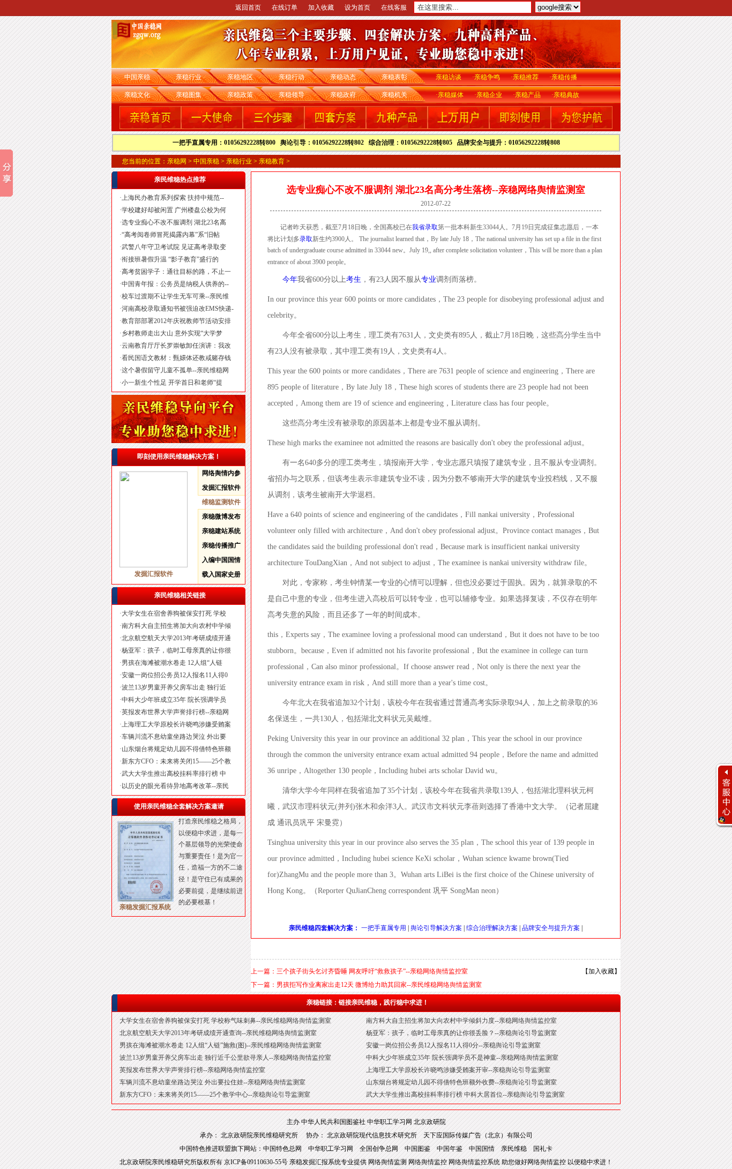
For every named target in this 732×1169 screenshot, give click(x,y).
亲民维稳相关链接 (180, 595)
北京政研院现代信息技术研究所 (372, 1135)
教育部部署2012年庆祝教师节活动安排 (176, 321)
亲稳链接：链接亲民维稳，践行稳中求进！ (368, 1002)
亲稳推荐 (526, 77)
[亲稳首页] (150, 127)
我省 (418, 227)
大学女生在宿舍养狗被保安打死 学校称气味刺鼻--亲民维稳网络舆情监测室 (225, 1020)
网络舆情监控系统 (475, 1162)
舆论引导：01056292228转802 (324, 142)
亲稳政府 (343, 95)
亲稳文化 (137, 95)
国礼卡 (542, 1148)
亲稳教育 (272, 161)
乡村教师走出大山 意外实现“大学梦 (172, 333)
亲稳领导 (291, 95)
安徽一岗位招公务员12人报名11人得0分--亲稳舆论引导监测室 (453, 1045)
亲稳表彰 (394, 77)
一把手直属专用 (383, 928)
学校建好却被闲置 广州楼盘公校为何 (174, 210)
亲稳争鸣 (487, 77)
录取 (431, 227)
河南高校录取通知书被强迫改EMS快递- (178, 308)
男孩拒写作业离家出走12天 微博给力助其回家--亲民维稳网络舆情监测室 (379, 984)
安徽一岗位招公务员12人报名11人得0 (175, 675)
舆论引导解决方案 (436, 928)
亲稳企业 (489, 95)
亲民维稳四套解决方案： (324, 928)
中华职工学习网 (389, 1122)
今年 (289, 279)
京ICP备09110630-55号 (256, 1162)
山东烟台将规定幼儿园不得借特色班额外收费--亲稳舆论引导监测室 (461, 1082)
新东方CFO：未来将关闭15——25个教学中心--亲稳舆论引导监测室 (214, 1094)
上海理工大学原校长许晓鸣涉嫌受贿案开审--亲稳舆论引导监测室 (458, 1070)
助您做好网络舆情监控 (534, 1162)
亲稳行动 (291, 77)
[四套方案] (335, 127)
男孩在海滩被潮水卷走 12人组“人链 (172, 662)
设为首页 (357, 7)
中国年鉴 (449, 1148)
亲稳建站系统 (221, 531)
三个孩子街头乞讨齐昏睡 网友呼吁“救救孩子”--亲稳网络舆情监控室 (372, 971)
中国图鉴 (417, 1148)
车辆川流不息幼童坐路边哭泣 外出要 (174, 736)
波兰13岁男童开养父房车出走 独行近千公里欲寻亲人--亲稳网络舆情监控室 (225, 1057)
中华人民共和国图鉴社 (333, 1122)
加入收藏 (321, 7)
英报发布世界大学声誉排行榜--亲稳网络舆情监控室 (192, 1070)
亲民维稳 (514, 1148)
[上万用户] (458, 127)
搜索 (602, 9)
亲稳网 (176, 161)
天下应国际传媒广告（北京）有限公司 (478, 1135)
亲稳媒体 (451, 95)
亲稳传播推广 (221, 545)
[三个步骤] (273, 127)
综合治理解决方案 (492, 928)
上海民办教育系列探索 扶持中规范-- (173, 197)
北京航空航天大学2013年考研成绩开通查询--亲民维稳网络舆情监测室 (218, 1033)
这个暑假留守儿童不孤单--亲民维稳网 (175, 370)
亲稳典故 (566, 95)
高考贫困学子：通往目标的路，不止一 (176, 271)
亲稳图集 (188, 95)
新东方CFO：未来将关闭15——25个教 (176, 761)
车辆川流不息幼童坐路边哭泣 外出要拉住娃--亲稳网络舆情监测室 (212, 1082)
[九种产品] (397, 127)
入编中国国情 (221, 560)
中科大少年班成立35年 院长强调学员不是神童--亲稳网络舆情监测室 (462, 1057)
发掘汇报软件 (221, 487)
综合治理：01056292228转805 (413, 142)
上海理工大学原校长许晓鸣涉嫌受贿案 (176, 724)
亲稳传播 (564, 77)
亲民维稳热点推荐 (180, 179)
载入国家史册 (221, 574)
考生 (353, 279)
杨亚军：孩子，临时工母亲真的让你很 (176, 650)
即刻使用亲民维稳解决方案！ (179, 456)
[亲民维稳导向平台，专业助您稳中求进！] (178, 441)
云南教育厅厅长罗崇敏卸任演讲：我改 (176, 345)
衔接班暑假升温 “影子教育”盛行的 (170, 259)
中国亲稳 (137, 77)
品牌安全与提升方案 (551, 928)
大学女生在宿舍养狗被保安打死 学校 (174, 613)
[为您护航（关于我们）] (582, 127)
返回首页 (248, 7)
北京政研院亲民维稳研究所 (263, 1135)
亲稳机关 (394, 95)
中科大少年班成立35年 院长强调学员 (174, 699)
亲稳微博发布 (221, 516)
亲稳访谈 (448, 77)
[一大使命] (212, 127)
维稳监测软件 (221, 502)
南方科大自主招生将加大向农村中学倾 (176, 626)
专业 (428, 279)
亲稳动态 (343, 77)
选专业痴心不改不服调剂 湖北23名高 (174, 222)
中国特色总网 (282, 1148)
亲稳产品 (528, 95)
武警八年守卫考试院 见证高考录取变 (174, 247)
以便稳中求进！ (590, 1162)
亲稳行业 (188, 77)
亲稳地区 (240, 77)
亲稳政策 (240, 95)
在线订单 (284, 7)
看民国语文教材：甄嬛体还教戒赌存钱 (176, 358)
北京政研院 (430, 1122)
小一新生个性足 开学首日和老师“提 (172, 382)
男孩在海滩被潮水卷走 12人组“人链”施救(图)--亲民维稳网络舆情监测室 (220, 1045)
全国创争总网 (379, 1148)
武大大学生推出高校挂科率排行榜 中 (174, 773)
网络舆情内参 (221, 473)
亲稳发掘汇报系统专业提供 (328, 1162)
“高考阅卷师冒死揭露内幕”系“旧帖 (171, 234)
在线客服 (394, 7)
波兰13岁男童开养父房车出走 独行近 (174, 687)
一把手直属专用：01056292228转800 (226, 142)
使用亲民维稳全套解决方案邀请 (179, 806)
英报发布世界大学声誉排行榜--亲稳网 (175, 712)
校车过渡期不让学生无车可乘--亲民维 (175, 296)
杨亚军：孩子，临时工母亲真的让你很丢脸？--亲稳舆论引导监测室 (461, 1033)
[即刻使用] (520, 127)
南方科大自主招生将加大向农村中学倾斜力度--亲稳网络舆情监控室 (461, 1020)
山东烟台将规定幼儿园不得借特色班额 (176, 749)
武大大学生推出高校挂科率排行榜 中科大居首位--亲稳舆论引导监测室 (465, 1094)
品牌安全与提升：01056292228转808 (508, 142)
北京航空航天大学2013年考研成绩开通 (176, 638)
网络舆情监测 (388, 1162)
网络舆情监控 (428, 1162)
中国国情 (482, 1148)
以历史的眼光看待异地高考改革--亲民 (175, 786)
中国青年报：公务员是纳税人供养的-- (175, 284)
